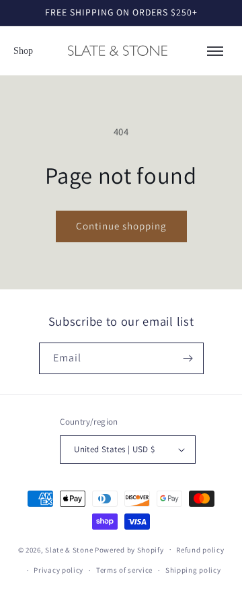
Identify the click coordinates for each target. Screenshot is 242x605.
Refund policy (200, 550)
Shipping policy (193, 570)
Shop (23, 51)
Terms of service (124, 570)
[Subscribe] (188, 358)
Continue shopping (121, 225)
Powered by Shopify (129, 549)
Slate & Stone (69, 549)
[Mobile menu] (215, 51)
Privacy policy (58, 570)
